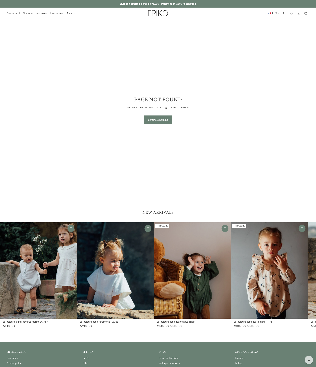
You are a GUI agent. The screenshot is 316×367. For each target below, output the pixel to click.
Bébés (86, 358)
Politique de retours (169, 363)
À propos (239, 358)
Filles (85, 363)
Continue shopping (158, 119)
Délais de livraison (168, 358)
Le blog (239, 363)
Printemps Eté (14, 363)
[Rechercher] (284, 13)
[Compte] (298, 13)
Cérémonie (12, 358)
